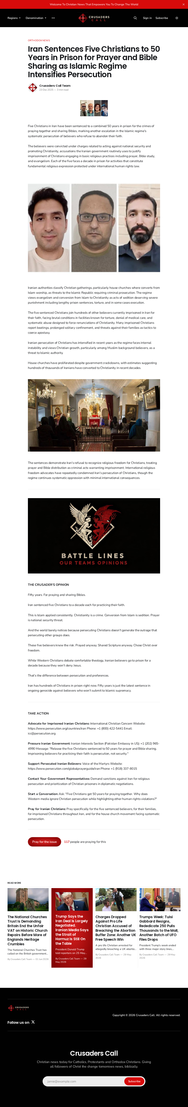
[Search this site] (135, 18)
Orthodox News (39, 40)
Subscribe (162, 18)
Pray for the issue (44, 842)
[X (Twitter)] (33, 1022)
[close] (184, 4)
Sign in (147, 18)
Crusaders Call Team (54, 86)
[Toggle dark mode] (176, 18)
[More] (53, 18)
